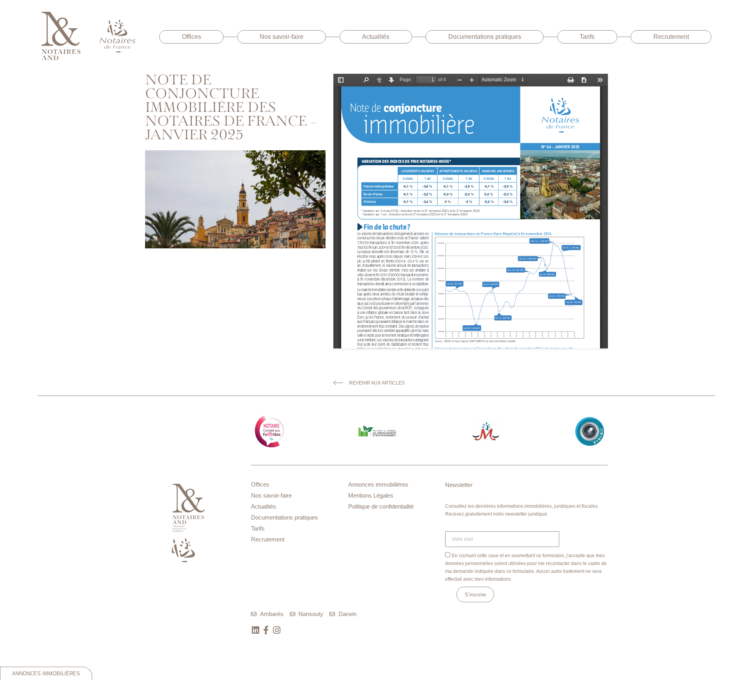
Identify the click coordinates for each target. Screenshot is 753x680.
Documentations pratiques (484, 36)
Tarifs (587, 36)
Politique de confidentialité (381, 506)
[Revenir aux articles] (338, 383)
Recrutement (671, 36)
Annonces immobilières (378, 484)
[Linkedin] (255, 630)
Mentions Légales (370, 495)
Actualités (375, 36)
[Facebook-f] (266, 630)
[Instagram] (276, 630)
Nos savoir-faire (282, 36)
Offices (191, 36)
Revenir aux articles (377, 383)
